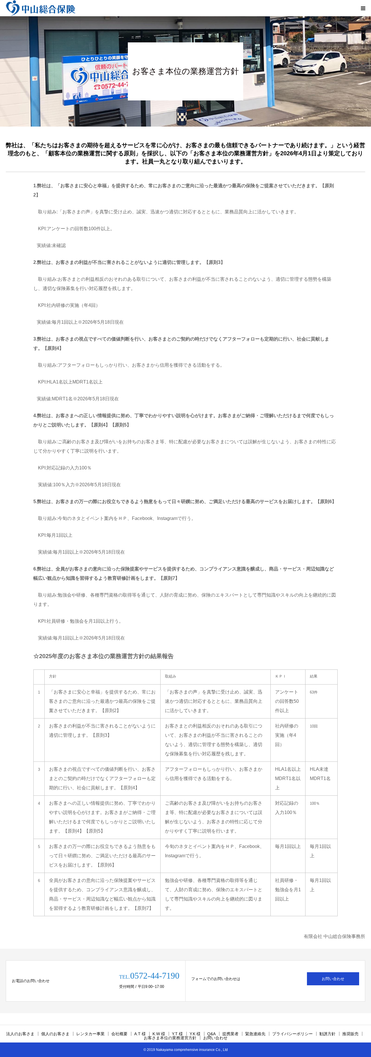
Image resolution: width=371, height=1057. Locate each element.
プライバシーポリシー (292, 1034)
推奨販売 (350, 1034)
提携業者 (230, 1034)
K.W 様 (158, 1034)
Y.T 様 (177, 1034)
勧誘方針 (327, 1034)
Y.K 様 (195, 1034)
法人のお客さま (20, 1034)
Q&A (211, 1034)
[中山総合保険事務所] (40, 8)
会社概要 (119, 1034)
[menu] (363, 8)
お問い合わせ (333, 979)
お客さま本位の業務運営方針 (170, 1038)
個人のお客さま (55, 1034)
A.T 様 (140, 1034)
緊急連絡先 (255, 1034)
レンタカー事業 (90, 1034)
